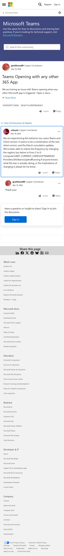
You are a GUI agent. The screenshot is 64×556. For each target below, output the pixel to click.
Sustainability (8, 534)
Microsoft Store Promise (12, 342)
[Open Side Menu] (4, 4)
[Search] (40, 4)
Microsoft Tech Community (13, 473)
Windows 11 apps (10, 299)
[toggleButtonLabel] (60, 13)
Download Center (10, 318)
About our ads (9, 551)
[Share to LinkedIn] (17, 252)
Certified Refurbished (11, 337)
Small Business (9, 440)
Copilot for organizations (12, 280)
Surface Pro (8, 266)
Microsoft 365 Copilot (11, 435)
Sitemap (7, 545)
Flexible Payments (10, 346)
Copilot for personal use (12, 285)
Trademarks (20, 548)
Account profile (9, 313)
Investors (7, 520)
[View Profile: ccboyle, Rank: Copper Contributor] (6, 132)
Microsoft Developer (11, 458)
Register (47, 4)
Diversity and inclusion (12, 524)
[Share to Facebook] (22, 252)
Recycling (44, 548)
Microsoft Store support (12, 323)
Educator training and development (16, 384)
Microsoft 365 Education (12, 374)
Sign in (15, 219)
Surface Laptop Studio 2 (12, 276)
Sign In (57, 4)
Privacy (32, 545)
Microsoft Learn (9, 463)
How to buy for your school (13, 379)
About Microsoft (9, 505)
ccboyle (14, 130)
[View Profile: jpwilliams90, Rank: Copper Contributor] (6, 67)
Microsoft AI (8, 407)
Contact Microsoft (19, 545)
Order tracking (9, 332)
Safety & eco (32, 548)
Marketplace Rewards (11, 482)
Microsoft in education (12, 360)
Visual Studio (8, 487)
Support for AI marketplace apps (15, 468)
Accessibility (8, 529)
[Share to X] (27, 252)
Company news (9, 510)
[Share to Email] (46, 252)
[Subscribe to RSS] (41, 252)
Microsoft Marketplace (12, 477)
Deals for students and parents (15, 388)
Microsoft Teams (11, 12)
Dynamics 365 (9, 416)
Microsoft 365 (9, 421)
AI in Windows (9, 290)
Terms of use (8, 548)
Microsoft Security (10, 412)
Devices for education (11, 365)
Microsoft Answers (12, 35)
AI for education (9, 393)
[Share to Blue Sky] (37, 252)
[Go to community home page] (10, 4)
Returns (6, 327)
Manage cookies (44, 545)
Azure (6, 454)
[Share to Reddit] (32, 252)
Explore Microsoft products (13, 295)
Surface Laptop (9, 271)
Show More (10, 97)
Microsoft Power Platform (13, 426)
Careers (6, 501)
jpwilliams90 (17, 65)
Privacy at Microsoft (11, 515)
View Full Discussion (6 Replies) (18, 123)
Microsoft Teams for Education (14, 369)
